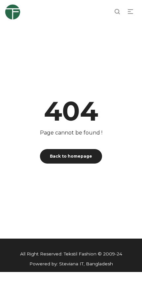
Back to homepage (71, 156)
